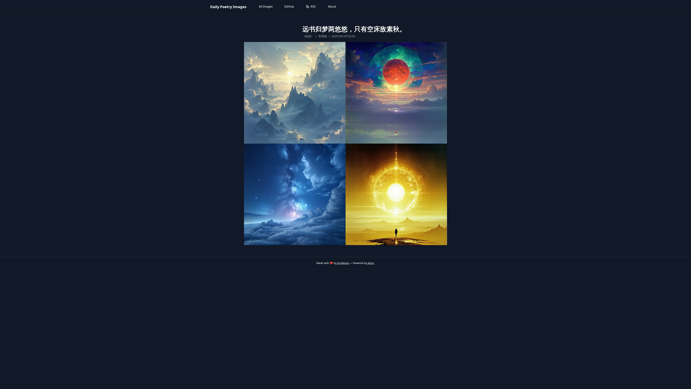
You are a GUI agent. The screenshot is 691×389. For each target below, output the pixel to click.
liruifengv (343, 263)
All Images (266, 6)
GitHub (289, 6)
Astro (371, 263)
